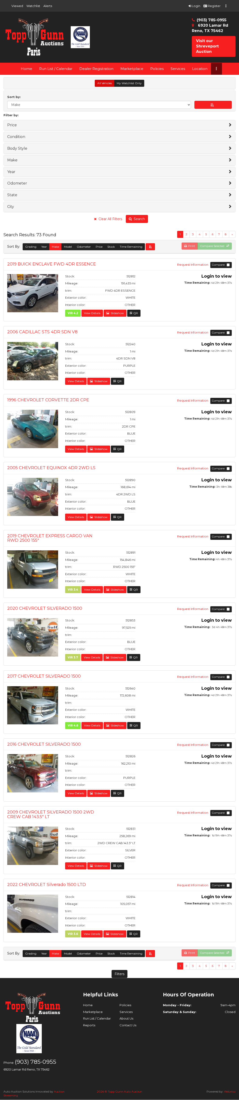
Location (199, 68)
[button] (17, 6)
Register (214, 6)
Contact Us (128, 1025)
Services (178, 68)
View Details (92, 313)
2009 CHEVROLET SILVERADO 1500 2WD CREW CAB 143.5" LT (50, 814)
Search (138, 219)
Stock (111, 246)
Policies (157, 68)
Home (26, 68)
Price (99, 246)
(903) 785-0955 (211, 20)
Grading (30, 246)
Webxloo (229, 1091)
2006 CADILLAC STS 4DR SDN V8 (42, 332)
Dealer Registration (96, 68)
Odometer (84, 246)
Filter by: (11, 115)
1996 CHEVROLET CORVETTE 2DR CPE (48, 400)
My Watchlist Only (129, 83)
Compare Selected (213, 246)
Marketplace (131, 68)
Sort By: (14, 246)
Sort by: (15, 97)
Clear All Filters (109, 219)
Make (55, 246)
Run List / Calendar (55, 68)
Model (68, 246)
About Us (126, 1018)
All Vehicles (104, 83)
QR (135, 313)
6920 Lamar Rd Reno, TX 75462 (26, 1069)
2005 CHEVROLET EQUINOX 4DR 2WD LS (51, 468)
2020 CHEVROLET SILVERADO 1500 (44, 608)
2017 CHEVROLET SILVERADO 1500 (44, 676)
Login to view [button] (216, 276)
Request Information (193, 264)
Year (44, 246)
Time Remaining (131, 246)
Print (191, 246)
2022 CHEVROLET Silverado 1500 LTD (46, 884)
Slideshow (116, 313)
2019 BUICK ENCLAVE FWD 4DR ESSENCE (51, 264)
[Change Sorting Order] (150, 246)
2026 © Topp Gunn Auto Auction (119, 1091)
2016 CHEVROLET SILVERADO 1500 (44, 744)
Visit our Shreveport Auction (207, 46)
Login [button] (195, 6)
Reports (89, 1025)
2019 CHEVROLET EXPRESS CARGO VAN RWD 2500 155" (49, 538)
